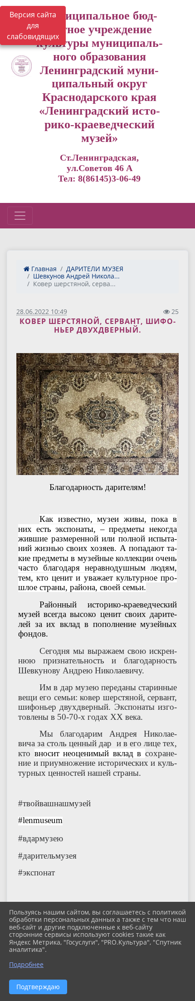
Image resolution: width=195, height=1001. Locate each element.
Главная (43, 268)
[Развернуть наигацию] (20, 216)
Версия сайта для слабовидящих (33, 25)
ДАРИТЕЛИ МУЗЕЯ (94, 268)
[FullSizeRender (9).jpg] (97, 414)
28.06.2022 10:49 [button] (41, 311)
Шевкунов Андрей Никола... (76, 276)
